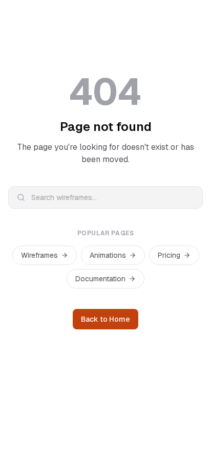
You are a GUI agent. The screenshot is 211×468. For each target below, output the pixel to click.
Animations (108, 255)
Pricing (169, 255)
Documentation (100, 278)
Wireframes (39, 255)
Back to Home (105, 319)
